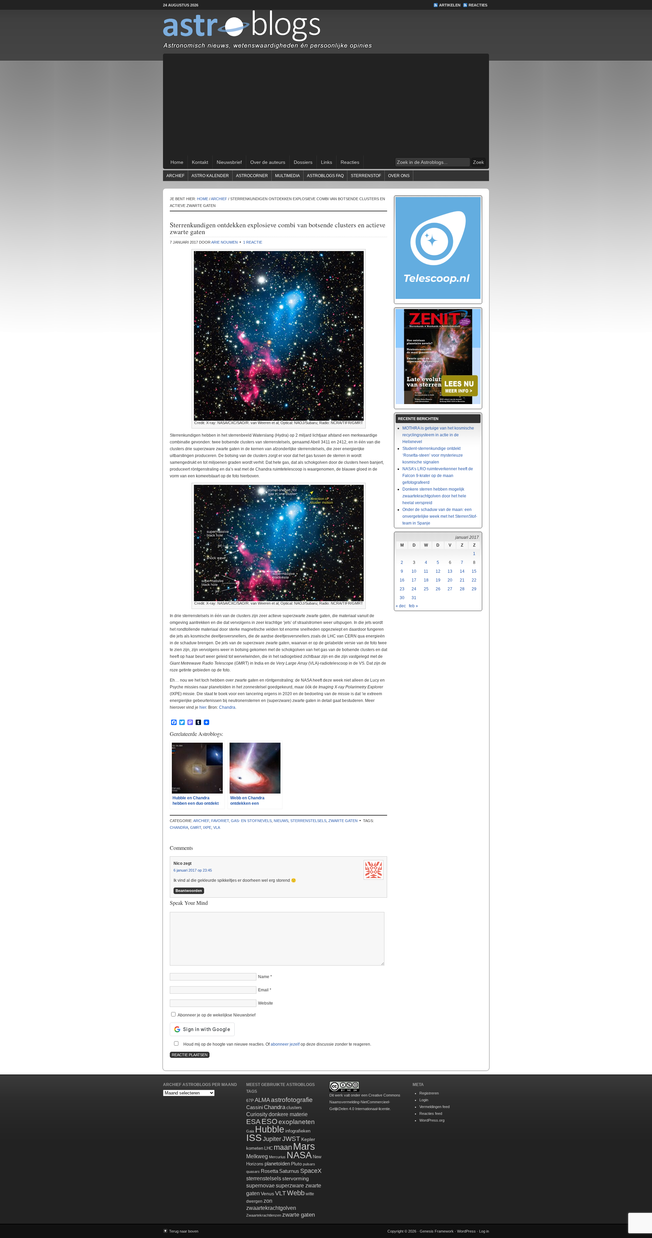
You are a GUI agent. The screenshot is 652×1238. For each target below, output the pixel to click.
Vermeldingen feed (434, 1107)
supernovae (260, 1185)
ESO (269, 1121)
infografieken (297, 1131)
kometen (254, 1148)
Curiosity (257, 1114)
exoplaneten (296, 1121)
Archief (175, 175)
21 (462, 580)
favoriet (220, 821)
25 (426, 589)
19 (438, 580)
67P (250, 1100)
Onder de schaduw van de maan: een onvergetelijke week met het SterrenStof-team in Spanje (439, 516)
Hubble (269, 1129)
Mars (304, 1146)
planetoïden (277, 1163)
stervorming (295, 1178)
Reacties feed (430, 1113)
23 (402, 589)
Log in (484, 1231)
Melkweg (257, 1156)
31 (414, 597)
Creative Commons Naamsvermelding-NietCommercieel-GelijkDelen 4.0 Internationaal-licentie (364, 1102)
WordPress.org (432, 1120)
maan (283, 1147)
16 (402, 580)
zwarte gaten (343, 821)
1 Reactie (252, 242)
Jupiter (272, 1139)
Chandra (227, 707)
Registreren (429, 1093)
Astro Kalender (210, 175)
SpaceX (311, 1170)
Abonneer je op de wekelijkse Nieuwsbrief (216, 1015)
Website (265, 1003)
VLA (216, 827)
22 (474, 580)
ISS (254, 1137)
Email (263, 990)
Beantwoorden (189, 891)
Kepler (308, 1139)
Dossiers (303, 162)
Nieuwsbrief (229, 162)
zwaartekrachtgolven (271, 1208)
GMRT (195, 827)
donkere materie (288, 1114)
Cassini (254, 1107)
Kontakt (200, 162)
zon (268, 1201)
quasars (253, 1171)
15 (474, 571)
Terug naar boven (183, 1231)
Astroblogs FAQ (325, 175)
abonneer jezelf (285, 1044)
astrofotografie (292, 1099)
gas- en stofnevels (251, 821)
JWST (291, 1138)
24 (414, 589)
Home (176, 162)
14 (462, 571)
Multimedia (287, 175)
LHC (268, 1148)
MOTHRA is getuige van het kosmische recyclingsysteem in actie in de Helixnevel (438, 435)
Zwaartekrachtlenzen (263, 1215)
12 (438, 571)
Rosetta (269, 1171)
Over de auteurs (267, 162)
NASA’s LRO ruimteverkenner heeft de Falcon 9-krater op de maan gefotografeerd (437, 475)
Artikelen (449, 5)
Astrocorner (252, 175)
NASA (299, 1155)
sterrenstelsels (308, 821)
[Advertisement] (326, 104)
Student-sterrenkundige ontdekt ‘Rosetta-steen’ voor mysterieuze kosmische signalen (432, 455)
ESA (253, 1122)
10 (414, 571)
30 (402, 597)
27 (450, 589)
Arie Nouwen (224, 242)
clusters (294, 1107)
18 (426, 580)
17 (414, 580)
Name (263, 976)
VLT (280, 1193)
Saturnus (289, 1171)
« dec (401, 606)
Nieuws (281, 821)
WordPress (466, 1231)
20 (450, 580)
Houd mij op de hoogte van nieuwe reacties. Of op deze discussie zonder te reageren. (276, 1044)
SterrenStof (366, 175)
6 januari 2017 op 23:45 (193, 870)
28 (462, 589)
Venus (267, 1193)
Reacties (478, 5)
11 (426, 571)
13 (450, 571)
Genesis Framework (437, 1231)
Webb (296, 1193)
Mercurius (277, 1157)
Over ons (399, 175)
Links (326, 162)
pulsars (309, 1164)
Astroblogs (326, 32)
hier (202, 707)
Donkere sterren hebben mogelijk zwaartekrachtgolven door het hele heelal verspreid (434, 496)
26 (438, 589)
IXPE (207, 827)
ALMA (262, 1100)
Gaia (250, 1131)
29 (474, 589)
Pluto (296, 1163)
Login (423, 1100)
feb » (413, 606)
